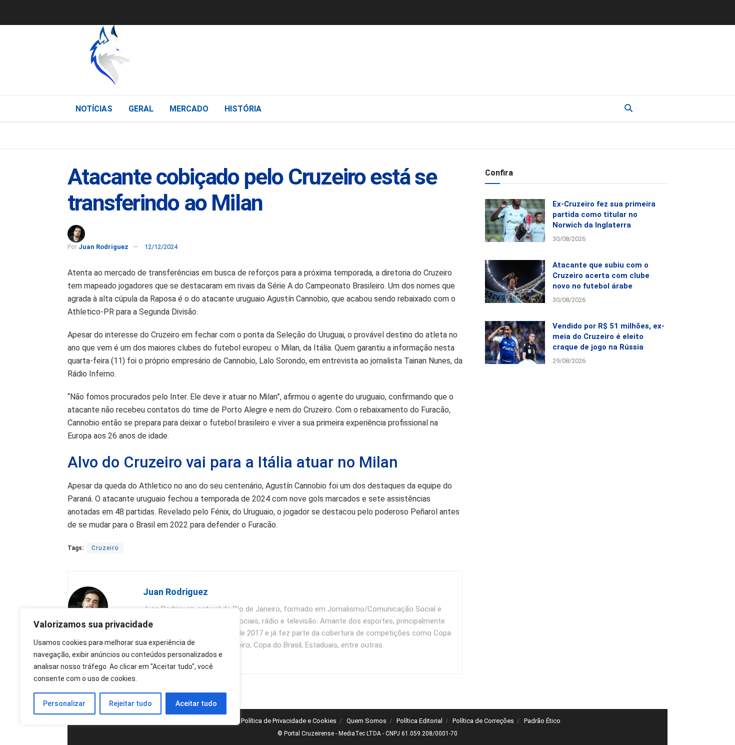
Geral (141, 109)
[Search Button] (628, 108)
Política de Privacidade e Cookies (288, 720)
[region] (130, 666)
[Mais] (660, 108)
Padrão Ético (542, 720)
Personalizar (64, 704)
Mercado (189, 109)
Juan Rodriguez (103, 246)
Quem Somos (366, 720)
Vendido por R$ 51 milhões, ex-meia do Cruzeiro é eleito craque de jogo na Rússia (608, 337)
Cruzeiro (105, 548)
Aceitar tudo (196, 704)
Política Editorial (419, 720)
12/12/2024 (161, 246)
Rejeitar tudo (130, 704)
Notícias (94, 109)
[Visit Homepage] (162, 57)
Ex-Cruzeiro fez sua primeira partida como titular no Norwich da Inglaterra (604, 215)
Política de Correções (483, 720)
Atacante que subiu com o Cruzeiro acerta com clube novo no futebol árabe (601, 275)
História (243, 109)
